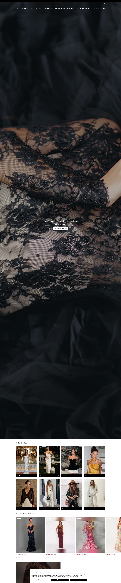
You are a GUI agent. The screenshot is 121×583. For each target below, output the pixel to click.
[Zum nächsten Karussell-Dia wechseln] (103, 514)
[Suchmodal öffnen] (17, 8)
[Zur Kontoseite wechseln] (101, 8)
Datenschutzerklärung (74, 576)
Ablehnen (79, 579)
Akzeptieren (60, 579)
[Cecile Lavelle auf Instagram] (104, 3)
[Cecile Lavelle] (60, 5)
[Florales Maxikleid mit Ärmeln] (90, 535)
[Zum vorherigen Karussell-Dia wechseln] (101, 514)
